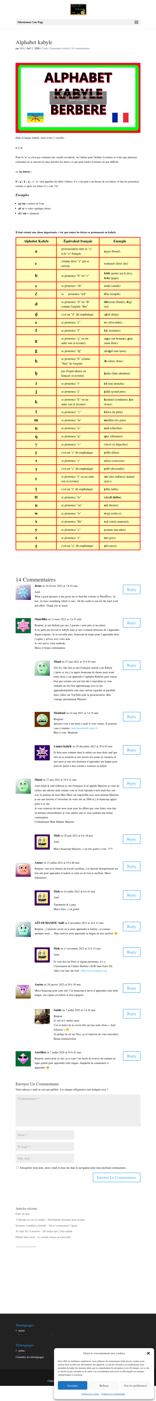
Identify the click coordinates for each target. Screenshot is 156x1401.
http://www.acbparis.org (94, 970)
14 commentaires (81, 48)
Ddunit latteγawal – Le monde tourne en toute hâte (43, 1237)
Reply (131, 589)
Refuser (104, 1385)
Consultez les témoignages (30, 1357)
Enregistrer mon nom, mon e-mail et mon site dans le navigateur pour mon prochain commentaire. (73, 1167)
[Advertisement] (78, 1276)
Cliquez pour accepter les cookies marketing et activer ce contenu (78, 98)
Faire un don (22, 1214)
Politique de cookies (90, 1393)
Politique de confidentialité (113, 1393)
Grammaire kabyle (59, 48)
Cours (45, 48)
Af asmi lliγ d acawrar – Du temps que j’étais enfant (44, 1231)
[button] (148, 1353)
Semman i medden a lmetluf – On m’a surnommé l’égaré (46, 1225)
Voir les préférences (135, 1385)
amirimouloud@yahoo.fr (84, 728)
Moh (22, 48)
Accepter (72, 1385)
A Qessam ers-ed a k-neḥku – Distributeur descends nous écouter (50, 1219)
